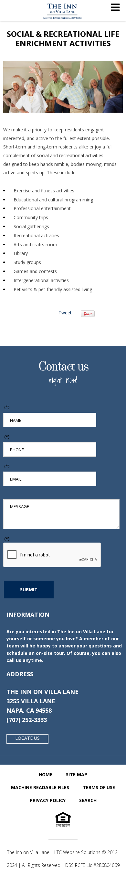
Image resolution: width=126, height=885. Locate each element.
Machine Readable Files (40, 787)
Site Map (76, 774)
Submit (28, 589)
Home (45, 774)
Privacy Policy (48, 800)
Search (88, 800)
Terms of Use (99, 787)
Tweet (65, 313)
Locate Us (27, 738)
